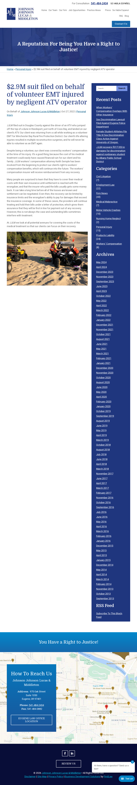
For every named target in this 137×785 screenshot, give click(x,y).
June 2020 (101, 387)
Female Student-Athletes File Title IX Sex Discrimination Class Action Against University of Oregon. (111, 137)
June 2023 (101, 286)
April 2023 (101, 291)
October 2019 (103, 411)
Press (108, 10)
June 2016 (101, 516)
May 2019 (101, 430)
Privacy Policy (55, 776)
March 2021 (102, 353)
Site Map (42, 776)
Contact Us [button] (121, 24)
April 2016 (101, 526)
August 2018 (103, 449)
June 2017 (101, 478)
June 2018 (101, 459)
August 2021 (103, 339)
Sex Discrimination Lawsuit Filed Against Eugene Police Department (110, 123)
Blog (127, 16)
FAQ (121, 16)
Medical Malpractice (106, 201)
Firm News (102, 193)
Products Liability (105, 235)
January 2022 (103, 320)
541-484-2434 (99, 3)
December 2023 (104, 271)
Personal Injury (104, 227)
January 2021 (103, 363)
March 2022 (102, 310)
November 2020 (104, 372)
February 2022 (103, 315)
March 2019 (102, 440)
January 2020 (103, 406)
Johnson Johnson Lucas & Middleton (40, 111)
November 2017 (104, 473)
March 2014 (102, 579)
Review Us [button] (68, 763)
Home (44, 10)
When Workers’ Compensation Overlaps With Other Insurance (111, 111)
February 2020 (103, 401)
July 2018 (101, 454)
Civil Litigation (103, 176)
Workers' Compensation (109, 243)
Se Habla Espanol (120, 10)
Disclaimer (30, 776)
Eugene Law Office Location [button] (31, 720)
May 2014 (101, 569)
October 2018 (103, 444)
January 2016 (103, 540)
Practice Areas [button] (94, 10)
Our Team (53, 10)
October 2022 (103, 295)
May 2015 (101, 550)
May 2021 (101, 348)
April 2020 (101, 396)
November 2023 (104, 276)
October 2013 (103, 593)
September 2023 (105, 281)
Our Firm (63, 10)
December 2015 (104, 545)
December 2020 (104, 368)
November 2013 (104, 589)
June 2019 (101, 425)
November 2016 (104, 497)
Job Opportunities (76, 10)
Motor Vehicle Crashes (108, 210)
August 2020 (103, 382)
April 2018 (101, 464)
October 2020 (103, 377)
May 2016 (101, 521)
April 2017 (101, 483)
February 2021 (103, 358)
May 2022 (101, 300)
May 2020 (101, 392)
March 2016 (102, 531)
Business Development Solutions (82, 776)
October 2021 (103, 334)
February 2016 (103, 536)
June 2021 (101, 344)
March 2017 (102, 488)
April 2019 (101, 435)
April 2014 (101, 574)
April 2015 (101, 555)
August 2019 (103, 420)
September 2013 (105, 598)
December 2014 (104, 564)
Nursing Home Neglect (108, 218)
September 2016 (105, 507)
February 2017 (103, 492)
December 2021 (104, 324)
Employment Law (105, 184)
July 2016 (101, 512)
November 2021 (104, 329)
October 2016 (103, 502)
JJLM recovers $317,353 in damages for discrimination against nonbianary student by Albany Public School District (110, 154)
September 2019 (105, 416)
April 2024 (101, 267)
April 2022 (101, 305)
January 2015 (103, 560)
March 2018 (102, 468)
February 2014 (103, 584)
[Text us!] (127, 779)
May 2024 (101, 262)
